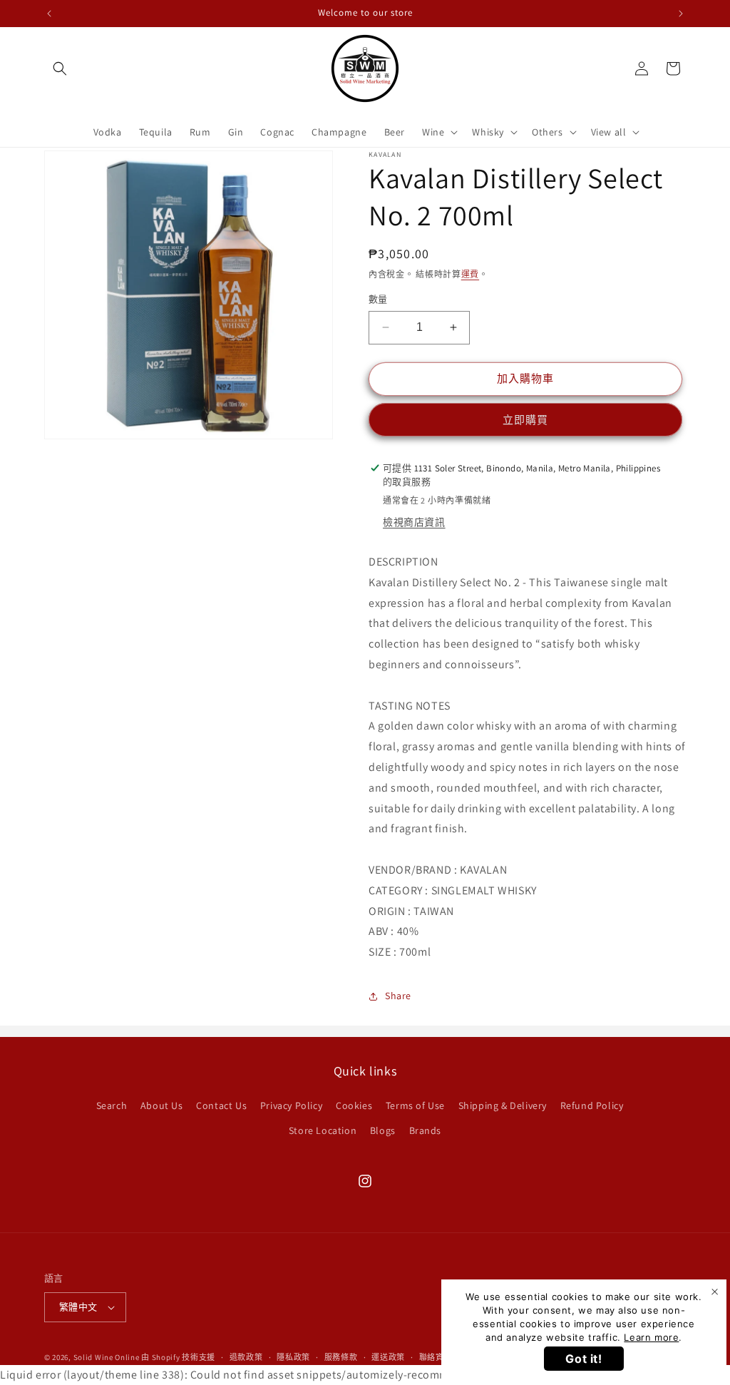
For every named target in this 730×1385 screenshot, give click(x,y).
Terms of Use (415, 1105)
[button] (60, 68)
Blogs (383, 1130)
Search (112, 1105)
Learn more (651, 1337)
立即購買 (525, 419)
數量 (378, 299)
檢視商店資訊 (414, 522)
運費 (470, 274)
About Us (161, 1105)
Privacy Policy (291, 1105)
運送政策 (388, 1357)
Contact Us (221, 1105)
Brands (425, 1130)
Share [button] (398, 995)
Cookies (354, 1105)
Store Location (322, 1130)
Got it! (583, 1358)
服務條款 (341, 1357)
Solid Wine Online (106, 1357)
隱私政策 (293, 1357)
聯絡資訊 (436, 1357)
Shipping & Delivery (502, 1105)
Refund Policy (592, 1105)
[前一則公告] (49, 13)
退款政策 (246, 1357)
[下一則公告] (680, 13)
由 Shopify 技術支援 (178, 1357)
